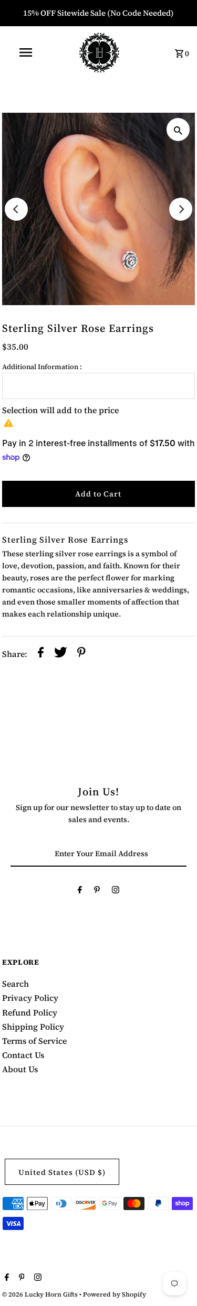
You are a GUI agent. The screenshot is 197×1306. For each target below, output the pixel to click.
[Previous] (16, 209)
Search (15, 983)
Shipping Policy (33, 1026)
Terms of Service (34, 1040)
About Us (20, 1069)
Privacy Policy (30, 997)
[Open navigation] (25, 52)
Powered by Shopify (114, 1294)
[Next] (180, 209)
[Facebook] (80, 892)
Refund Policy (29, 1012)
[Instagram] (115, 892)
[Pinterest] (97, 892)
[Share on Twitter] (60, 654)
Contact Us (23, 1055)
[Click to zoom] (178, 129)
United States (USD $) (62, 1172)
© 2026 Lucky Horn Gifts (40, 1294)
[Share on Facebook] (41, 654)
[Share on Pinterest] (81, 654)
